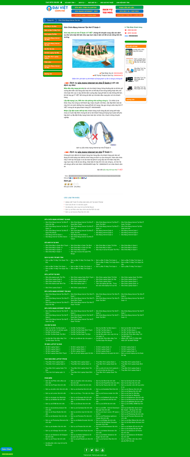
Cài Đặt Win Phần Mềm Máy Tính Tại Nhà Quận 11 (131, 335)
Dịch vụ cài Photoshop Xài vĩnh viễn (132, 414)
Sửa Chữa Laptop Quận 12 (79, 279)
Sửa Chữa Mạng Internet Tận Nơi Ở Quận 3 (106, 176)
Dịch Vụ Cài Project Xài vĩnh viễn (56, 385)
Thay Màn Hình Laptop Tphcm (51, 57)
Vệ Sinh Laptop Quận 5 (103, 349)
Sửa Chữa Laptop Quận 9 (54, 279)
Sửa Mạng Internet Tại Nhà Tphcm (56, 237)
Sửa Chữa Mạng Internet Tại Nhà (52, 66)
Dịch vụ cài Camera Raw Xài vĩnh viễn (77, 212)
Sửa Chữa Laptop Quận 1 (104, 281)
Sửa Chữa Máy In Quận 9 (129, 245)
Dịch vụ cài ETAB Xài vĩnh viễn (55, 404)
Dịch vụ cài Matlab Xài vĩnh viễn (55, 399)
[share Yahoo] (82, 178)
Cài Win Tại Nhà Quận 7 (53, 332)
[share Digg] (78, 178)
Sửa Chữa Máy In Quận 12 (54, 247)
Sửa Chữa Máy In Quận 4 (54, 252)
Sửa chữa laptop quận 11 (79, 283)
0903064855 (133, 36)
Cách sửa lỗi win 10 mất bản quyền (76, 205)
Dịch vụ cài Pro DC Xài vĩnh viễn (131, 412)
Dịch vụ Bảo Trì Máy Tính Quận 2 (81, 266)
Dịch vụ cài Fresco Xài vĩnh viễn (56, 439)
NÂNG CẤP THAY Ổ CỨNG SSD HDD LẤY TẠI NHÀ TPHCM (84, 202)
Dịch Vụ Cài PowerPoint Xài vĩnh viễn (107, 383)
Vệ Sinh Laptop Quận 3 (53, 349)
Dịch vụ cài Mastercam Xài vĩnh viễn (132, 397)
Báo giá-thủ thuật (107, 2)
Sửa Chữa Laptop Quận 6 (54, 288)
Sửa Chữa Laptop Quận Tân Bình (131, 277)
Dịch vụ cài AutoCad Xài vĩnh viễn (81, 389)
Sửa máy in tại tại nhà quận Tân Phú (107, 249)
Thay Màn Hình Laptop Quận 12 (81, 364)
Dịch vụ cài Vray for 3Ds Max (130, 393)
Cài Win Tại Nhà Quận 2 (103, 330)
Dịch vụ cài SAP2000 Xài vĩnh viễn (132, 401)
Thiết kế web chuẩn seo (99, 455)
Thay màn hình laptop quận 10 (55, 372)
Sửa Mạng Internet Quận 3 (79, 235)
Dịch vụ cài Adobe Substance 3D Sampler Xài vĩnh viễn (81, 436)
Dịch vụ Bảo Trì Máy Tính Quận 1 (56, 266)
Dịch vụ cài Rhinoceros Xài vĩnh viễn (132, 399)
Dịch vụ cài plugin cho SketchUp (56, 397)
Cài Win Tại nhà (49, 49)
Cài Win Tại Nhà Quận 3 (128, 330)
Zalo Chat (6, 449)
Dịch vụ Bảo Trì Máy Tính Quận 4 (81, 268)
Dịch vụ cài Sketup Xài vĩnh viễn (131, 391)
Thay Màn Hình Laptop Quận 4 (131, 368)
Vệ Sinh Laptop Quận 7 (53, 351)
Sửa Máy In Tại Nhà (50, 26)
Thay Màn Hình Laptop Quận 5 (131, 370)
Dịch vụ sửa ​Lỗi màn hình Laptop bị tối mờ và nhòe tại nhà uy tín (107, 369)
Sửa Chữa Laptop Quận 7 (79, 281)
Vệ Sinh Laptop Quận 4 (78, 349)
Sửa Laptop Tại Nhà (51, 34)
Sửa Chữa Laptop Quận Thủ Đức (106, 277)
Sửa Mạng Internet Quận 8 (104, 230)
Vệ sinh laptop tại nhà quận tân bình (107, 353)
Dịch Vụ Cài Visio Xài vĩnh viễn (130, 383)
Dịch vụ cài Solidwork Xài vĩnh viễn (107, 397)
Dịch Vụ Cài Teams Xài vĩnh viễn (106, 385)
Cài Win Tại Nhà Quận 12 (104, 332)
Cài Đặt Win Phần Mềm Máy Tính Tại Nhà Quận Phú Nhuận (106, 339)
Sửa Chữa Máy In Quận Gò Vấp (81, 247)
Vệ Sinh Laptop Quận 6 (128, 349)
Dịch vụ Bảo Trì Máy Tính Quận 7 (131, 266)
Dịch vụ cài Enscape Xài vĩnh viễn (81, 397)
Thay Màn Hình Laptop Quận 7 (55, 362)
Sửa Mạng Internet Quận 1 (129, 235)
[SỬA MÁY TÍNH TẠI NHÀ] (107, 11)
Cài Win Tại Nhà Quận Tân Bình (56, 334)
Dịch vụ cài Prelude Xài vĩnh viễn (81, 426)
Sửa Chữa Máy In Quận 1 (104, 247)
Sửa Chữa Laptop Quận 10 (129, 283)
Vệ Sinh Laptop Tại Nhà (52, 53)
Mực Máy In (92, 2)
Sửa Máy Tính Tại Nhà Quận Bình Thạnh (139, 79)
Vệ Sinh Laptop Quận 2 (128, 347)
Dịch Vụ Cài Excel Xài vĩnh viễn (131, 381)
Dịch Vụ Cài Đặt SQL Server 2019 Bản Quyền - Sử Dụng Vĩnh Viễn (131, 409)
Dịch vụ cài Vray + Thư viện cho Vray (82, 393)
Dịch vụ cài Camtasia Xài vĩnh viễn (81, 408)
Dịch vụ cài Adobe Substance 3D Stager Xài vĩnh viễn (106, 436)
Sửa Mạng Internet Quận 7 (129, 230)
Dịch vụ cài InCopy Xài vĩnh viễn (131, 428)
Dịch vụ (81, 2)
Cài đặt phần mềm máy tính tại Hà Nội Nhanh (79, 207)
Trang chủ (50, 20)
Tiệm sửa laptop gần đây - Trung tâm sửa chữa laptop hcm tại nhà (106, 284)
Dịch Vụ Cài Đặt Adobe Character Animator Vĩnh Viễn (106, 423)
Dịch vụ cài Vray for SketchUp (130, 395)
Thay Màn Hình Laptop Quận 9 (55, 364)
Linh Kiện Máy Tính (122, 2)
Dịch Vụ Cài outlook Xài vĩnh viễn (81, 385)
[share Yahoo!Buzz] (76, 178)
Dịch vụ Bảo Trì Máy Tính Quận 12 (132, 260)
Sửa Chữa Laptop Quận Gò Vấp (106, 279)
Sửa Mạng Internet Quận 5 (129, 232)
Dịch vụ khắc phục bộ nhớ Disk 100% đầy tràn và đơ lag (140, 60)
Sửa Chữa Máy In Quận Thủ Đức (106, 245)
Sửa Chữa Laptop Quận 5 (129, 285)
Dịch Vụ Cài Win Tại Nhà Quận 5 (56, 328)
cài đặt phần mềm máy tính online (138, 50)
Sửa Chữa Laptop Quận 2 (129, 279)
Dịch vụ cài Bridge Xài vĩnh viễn (106, 420)
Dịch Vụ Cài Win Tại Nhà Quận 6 (106, 328)
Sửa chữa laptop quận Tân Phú (55, 277)
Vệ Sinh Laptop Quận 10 (129, 351)
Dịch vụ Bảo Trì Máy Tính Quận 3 (106, 266)
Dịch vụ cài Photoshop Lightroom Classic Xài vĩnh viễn (106, 417)
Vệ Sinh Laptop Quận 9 (103, 351)
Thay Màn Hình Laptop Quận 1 (80, 362)
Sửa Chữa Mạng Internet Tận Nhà (52, 38)
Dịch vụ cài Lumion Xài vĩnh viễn (56, 393)
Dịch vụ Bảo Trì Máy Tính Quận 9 (106, 260)
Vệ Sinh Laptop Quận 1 (53, 347)
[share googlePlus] (74, 178)
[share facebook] (70, 178)
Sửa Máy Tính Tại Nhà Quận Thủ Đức (139, 69)
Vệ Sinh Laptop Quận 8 (78, 351)
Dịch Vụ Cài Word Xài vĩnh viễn (105, 381)
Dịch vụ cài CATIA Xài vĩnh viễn (106, 404)
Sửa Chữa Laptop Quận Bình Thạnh (82, 277)
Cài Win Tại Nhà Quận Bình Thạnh (81, 330)
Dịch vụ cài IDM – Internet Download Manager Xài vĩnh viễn (107, 409)
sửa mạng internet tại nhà (90, 151)
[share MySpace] (84, 178)
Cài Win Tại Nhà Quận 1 (78, 328)
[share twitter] (72, 178)
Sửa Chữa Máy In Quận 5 (129, 249)
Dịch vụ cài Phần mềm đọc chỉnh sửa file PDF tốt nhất (82, 209)
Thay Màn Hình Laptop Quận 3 (131, 362)
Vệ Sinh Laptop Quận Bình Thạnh (56, 353)
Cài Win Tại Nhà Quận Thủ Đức (81, 334)
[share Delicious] (86, 178)
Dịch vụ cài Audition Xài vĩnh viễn (56, 426)
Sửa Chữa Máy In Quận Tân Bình (81, 245)
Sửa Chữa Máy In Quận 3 (54, 249)
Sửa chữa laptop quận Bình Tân (56, 283)
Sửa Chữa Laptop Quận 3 (54, 281)
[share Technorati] (80, 178)
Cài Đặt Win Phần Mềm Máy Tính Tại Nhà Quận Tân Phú (56, 339)
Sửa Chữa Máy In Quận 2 (129, 247)
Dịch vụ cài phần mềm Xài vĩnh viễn (57, 389)
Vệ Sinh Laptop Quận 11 (78, 347)
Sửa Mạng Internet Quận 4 (54, 235)
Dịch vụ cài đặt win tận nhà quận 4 (81, 338)
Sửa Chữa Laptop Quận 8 (79, 288)
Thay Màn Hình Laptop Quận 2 (105, 362)
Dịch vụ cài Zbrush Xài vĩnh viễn (81, 404)
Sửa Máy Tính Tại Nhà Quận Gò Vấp (140, 87)
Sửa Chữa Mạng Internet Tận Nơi (69, 20)
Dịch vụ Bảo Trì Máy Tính (52, 30)
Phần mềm (48, 62)
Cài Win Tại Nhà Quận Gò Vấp (130, 332)
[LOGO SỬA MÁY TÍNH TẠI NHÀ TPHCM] (57, 8)
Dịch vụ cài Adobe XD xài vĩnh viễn (132, 426)
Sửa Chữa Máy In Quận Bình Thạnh (57, 245)
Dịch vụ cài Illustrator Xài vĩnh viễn (56, 416)
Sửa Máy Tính (70, 2)
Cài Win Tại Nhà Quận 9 (78, 332)
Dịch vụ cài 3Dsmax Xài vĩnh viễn (131, 389)
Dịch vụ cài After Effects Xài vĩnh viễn (132, 420)
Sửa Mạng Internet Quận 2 (104, 235)
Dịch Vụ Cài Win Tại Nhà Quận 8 (131, 328)
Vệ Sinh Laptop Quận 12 (103, 347)
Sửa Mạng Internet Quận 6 (104, 232)
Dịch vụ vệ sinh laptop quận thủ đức (82, 353)
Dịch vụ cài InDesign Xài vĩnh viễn (56, 431)
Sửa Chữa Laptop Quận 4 (129, 281)
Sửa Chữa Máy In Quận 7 (79, 249)
